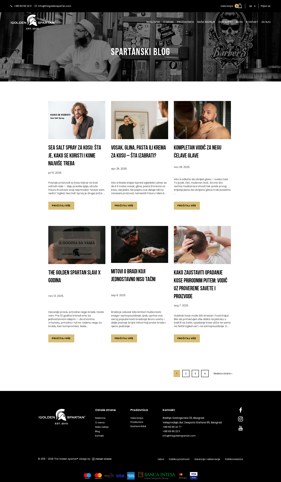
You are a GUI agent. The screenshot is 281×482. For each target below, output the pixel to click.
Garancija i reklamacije (207, 459)
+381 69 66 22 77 (172, 427)
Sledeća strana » (223, 373)
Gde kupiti (225, 22)
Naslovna (153, 22)
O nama (168, 22)
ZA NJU (265, 22)
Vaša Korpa (136, 418)
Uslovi (161, 459)
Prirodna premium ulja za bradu (196, 32)
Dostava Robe (138, 426)
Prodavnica (185, 22)
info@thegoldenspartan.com (54, 6)
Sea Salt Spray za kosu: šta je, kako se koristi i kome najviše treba (74, 155)
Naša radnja (206, 22)
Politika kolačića (234, 459)
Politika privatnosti (179, 459)
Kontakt (252, 22)
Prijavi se (265, 6)
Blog (239, 22)
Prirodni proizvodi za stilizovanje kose (248, 32)
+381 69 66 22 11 (22, 6)
